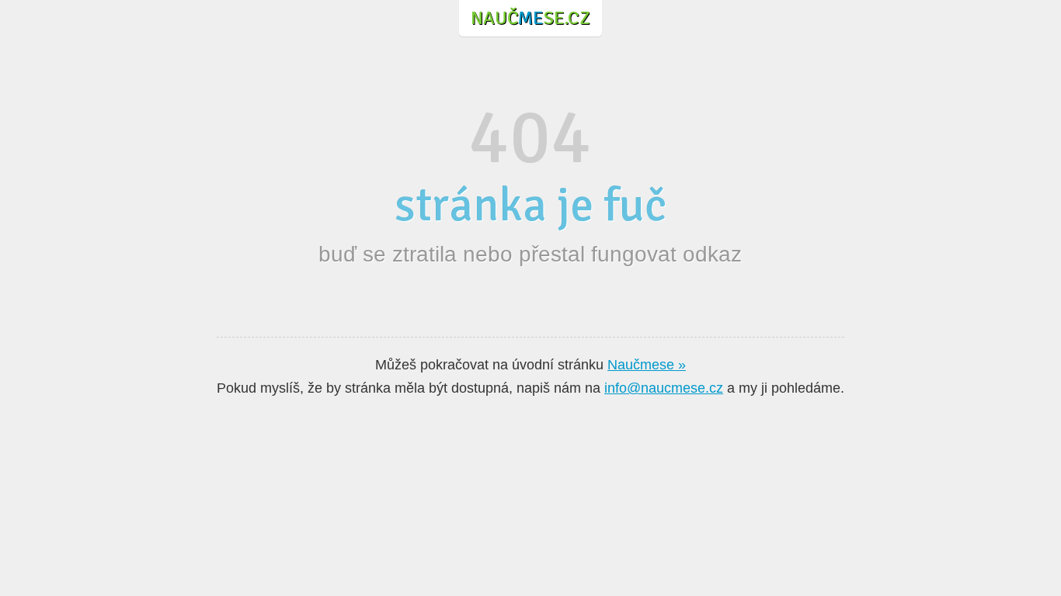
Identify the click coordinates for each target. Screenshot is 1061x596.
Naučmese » (646, 364)
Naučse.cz (530, 17)
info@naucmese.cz (663, 388)
